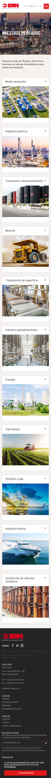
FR (28, 6)
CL (41, 6)
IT (38, 6)
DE (35, 6)
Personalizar (10, 767)
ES (32, 6)
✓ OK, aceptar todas (26, 773)
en (25, 6)
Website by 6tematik (9, 658)
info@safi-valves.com (11, 689)
